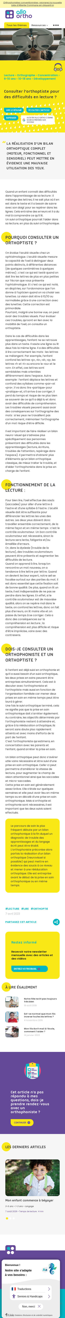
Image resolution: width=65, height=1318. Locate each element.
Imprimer (11, 117)
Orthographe (26, 75)
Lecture (9, 75)
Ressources (39, 25)
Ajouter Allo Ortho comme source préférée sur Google (40, 119)
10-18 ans (24, 79)
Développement (45, 79)
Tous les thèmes (16, 25)
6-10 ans (10, 79)
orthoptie (40, 908)
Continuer (20, 1122)
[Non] (60, 1303)
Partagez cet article (20, 922)
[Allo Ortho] (10, 1254)
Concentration (48, 75)
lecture (13, 908)
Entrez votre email (25, 968)
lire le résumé (14, 110)
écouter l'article (39, 110)
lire (26, 908)
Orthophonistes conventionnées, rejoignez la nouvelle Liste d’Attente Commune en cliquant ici (32, 4)
